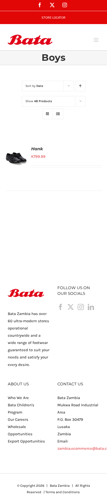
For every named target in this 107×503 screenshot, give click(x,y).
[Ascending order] (80, 86)
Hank (37, 148)
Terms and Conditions (62, 492)
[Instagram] (81, 307)
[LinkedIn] (91, 307)
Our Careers (18, 419)
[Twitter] (71, 307)
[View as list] (58, 114)
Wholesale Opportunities (20, 430)
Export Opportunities (26, 441)
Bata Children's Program (21, 409)
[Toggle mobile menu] (96, 40)
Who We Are (18, 397)
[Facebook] (60, 307)
